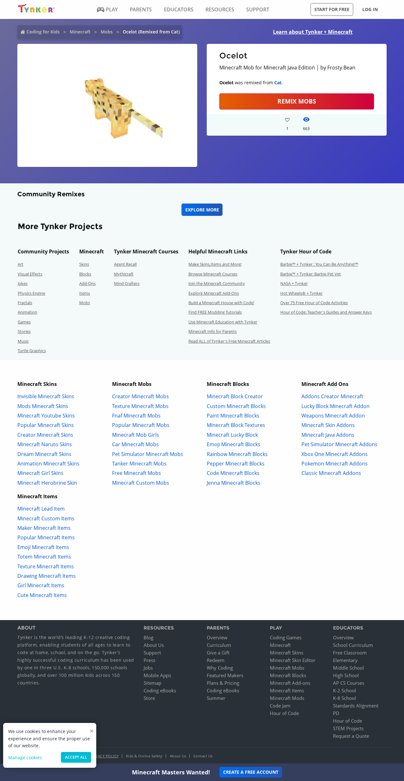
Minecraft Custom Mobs (140, 482)
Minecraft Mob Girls (135, 434)
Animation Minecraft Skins (48, 463)
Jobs (148, 668)
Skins (84, 264)
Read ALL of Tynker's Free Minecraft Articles (229, 341)
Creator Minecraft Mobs (140, 396)
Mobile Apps (157, 675)
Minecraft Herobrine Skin (47, 482)
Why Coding (220, 668)
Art (20, 264)
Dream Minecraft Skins (44, 454)
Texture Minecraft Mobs (140, 406)
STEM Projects (348, 728)
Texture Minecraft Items (45, 566)
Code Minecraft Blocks (233, 473)
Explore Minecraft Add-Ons (213, 293)
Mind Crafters (127, 283)
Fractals (25, 302)
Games (24, 322)
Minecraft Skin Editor (292, 660)
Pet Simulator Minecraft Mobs (147, 454)
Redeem (215, 660)
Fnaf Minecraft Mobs (136, 415)
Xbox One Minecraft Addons (334, 454)
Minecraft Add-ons (290, 683)
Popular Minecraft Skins (45, 425)
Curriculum (219, 645)
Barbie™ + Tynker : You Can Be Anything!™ (319, 264)
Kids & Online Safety (144, 756)
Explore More (202, 210)
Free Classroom (350, 652)
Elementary (345, 660)
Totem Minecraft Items (44, 556)
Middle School (348, 668)
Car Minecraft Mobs (135, 444)
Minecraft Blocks (288, 675)
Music (23, 341)
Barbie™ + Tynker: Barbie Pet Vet (310, 274)
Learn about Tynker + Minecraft (313, 31)
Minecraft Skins (286, 652)
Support (152, 652)
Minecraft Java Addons (327, 434)
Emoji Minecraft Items (43, 547)
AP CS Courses (348, 683)
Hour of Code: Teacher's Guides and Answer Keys (326, 312)
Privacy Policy (104, 756)
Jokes (22, 283)
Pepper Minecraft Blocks (235, 463)
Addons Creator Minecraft (332, 396)
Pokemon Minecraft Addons (334, 463)
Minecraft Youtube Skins (46, 415)
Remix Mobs (296, 101)
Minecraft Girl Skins (40, 473)
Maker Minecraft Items (44, 527)
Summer (216, 698)
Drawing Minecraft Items (46, 575)
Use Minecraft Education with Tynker (222, 322)
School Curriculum (353, 645)
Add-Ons (87, 283)
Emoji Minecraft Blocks (233, 444)
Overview (217, 637)
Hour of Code (284, 713)
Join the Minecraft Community (216, 283)
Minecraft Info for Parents (212, 331)
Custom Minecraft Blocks (236, 406)
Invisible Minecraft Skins (45, 396)
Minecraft (80, 32)
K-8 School (344, 698)
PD (336, 713)
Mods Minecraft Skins (42, 406)
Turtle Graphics (32, 350)
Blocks (85, 274)
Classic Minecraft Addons (331, 473)
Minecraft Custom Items (45, 518)
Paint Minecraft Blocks (233, 415)
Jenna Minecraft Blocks (233, 482)
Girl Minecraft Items (40, 585)
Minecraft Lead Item (41, 508)
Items (84, 293)
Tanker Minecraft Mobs (139, 463)
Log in (370, 9)
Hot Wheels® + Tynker (301, 293)
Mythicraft (124, 274)
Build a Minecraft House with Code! (221, 302)
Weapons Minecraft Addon (333, 415)
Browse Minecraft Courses (212, 274)
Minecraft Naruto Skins (44, 444)
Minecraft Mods (287, 698)
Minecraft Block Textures (236, 425)
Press (149, 660)
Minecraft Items (287, 690)
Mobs (107, 32)
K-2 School (344, 690)
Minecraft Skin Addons (328, 425)
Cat (278, 83)
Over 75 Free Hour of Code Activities (314, 302)
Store (149, 698)
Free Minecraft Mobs (136, 473)
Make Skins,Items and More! (214, 264)
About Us (154, 645)
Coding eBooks (160, 690)
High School (346, 675)
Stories (24, 331)
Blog (148, 637)
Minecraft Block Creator (235, 396)
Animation (27, 312)
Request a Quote (351, 736)
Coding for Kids (43, 32)
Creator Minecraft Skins (45, 434)
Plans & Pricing (223, 683)
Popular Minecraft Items (46, 537)
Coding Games (285, 637)
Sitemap (152, 683)
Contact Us (203, 756)
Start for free (331, 9)
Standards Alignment (355, 705)
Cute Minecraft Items (42, 595)
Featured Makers (225, 675)
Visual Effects (30, 274)
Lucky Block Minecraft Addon (335, 406)
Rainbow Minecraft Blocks (237, 454)
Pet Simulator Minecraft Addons (339, 444)
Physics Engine (31, 293)
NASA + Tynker (294, 283)
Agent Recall (125, 264)
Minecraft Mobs (287, 668)
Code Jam (280, 705)
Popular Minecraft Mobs (140, 425)
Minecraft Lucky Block (232, 434)
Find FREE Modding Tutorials (215, 312)
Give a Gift (218, 652)
